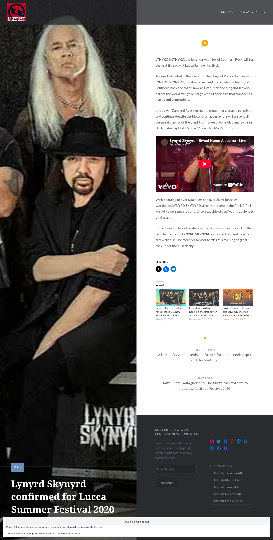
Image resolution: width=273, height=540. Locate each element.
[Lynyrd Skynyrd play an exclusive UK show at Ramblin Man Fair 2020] (238, 297)
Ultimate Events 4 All (227, 494)
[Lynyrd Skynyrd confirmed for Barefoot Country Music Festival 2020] (171, 297)
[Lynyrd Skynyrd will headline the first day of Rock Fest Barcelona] (204, 297)
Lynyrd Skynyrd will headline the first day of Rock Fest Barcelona (203, 311)
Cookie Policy (73, 533)
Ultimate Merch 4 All (227, 480)
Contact (228, 11)
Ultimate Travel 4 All (226, 487)
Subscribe (166, 482)
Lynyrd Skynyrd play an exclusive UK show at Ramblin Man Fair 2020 (236, 311)
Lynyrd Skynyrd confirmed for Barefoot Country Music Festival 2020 (170, 311)
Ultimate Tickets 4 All (227, 473)
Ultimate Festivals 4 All (228, 500)
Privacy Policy (253, 11)
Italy (18, 467)
